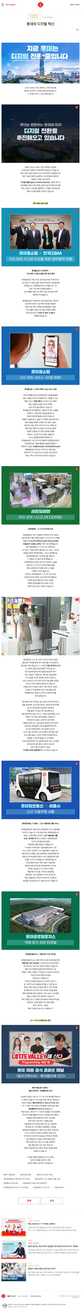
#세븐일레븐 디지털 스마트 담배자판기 (35, 1183)
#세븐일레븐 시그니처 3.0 (41, 1187)
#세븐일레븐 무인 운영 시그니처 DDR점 (16, 1187)
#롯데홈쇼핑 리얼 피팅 (11, 1183)
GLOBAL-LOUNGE (34, 16)
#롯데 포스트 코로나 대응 (44, 1175)
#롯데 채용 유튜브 (25, 1175)
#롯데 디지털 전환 (9, 1175)
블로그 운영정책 (23, 1296)
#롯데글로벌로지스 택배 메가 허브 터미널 (17, 1179)
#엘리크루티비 (59, 1187)
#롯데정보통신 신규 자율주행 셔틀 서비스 (48, 1179)
